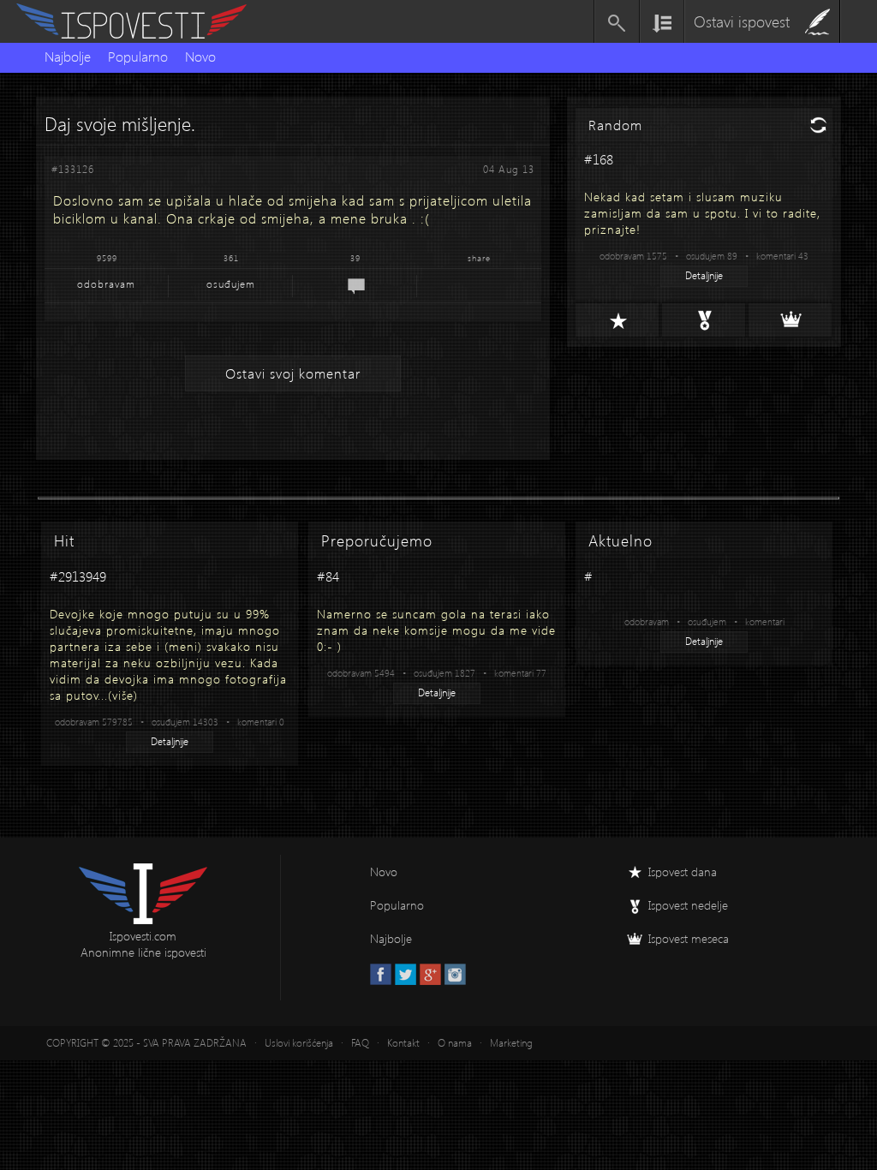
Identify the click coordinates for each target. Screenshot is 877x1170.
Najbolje (68, 56)
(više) (123, 695)
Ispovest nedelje (688, 905)
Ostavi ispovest (742, 21)
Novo (200, 56)
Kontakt (403, 1042)
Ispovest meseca (688, 938)
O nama (455, 1042)
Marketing (511, 1042)
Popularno (138, 56)
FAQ (360, 1042)
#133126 (72, 169)
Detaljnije (704, 275)
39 (355, 258)
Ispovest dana (682, 871)
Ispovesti (139, 21)
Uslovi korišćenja (299, 1042)
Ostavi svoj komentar (293, 373)
